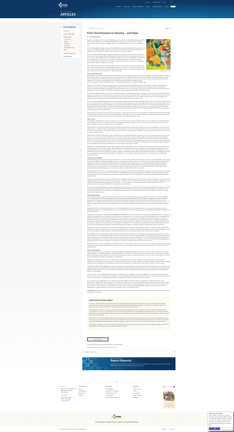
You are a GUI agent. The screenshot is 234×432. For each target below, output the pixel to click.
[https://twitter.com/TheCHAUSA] (168, 387)
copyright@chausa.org (111, 347)
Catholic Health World (68, 34)
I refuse (227, 428)
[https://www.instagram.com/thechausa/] (171, 387)
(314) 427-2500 (65, 400)
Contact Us (81, 395)
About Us (80, 389)
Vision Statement (82, 391)
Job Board (135, 397)
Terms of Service (172, 429)
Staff (65, 49)
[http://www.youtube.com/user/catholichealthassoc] (174, 387)
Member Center (137, 389)
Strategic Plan (81, 393)
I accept (214, 428)
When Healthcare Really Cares (113, 397)
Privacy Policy (163, 429)
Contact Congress (137, 395)
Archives (66, 41)
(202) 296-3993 (65, 392)
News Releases (109, 389)
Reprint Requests (67, 56)
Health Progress (63, 19)
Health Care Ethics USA (69, 53)
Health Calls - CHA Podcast (112, 391)
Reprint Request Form (119, 368)
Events (134, 391)
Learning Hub (136, 393)
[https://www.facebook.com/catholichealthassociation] (166, 387)
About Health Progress (69, 47)
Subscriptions (67, 45)
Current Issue (67, 39)
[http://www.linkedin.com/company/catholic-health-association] (164, 387)
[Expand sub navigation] (78, 34)
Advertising (66, 43)
